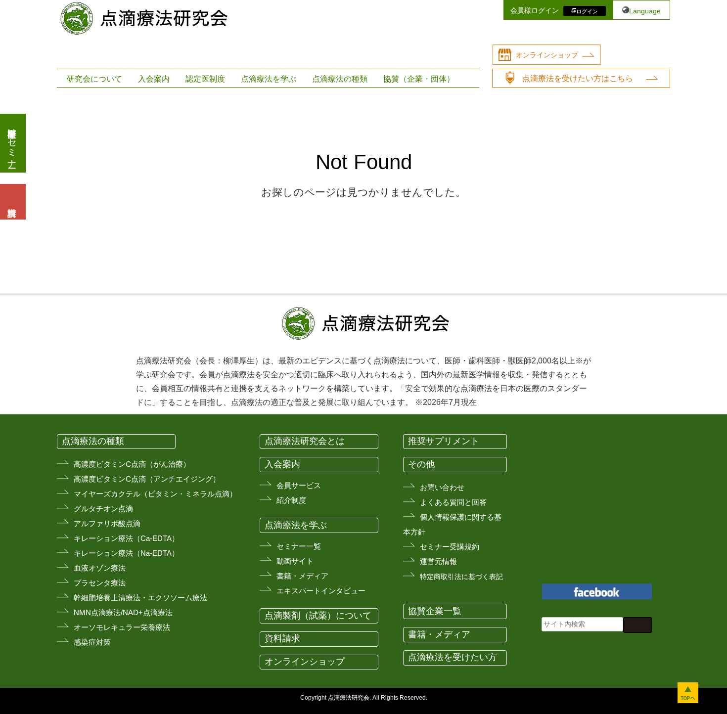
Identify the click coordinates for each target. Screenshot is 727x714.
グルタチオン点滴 (103, 508)
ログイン (587, 11)
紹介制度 (291, 500)
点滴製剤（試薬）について (318, 616)
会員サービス (298, 485)
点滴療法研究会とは (305, 441)
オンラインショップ (547, 55)
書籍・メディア (302, 576)
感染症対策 (92, 642)
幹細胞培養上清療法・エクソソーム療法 (140, 597)
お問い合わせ (442, 487)
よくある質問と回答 (453, 502)
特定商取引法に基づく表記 (461, 576)
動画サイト (295, 561)
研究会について (94, 79)
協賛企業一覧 (434, 611)
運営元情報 (438, 561)
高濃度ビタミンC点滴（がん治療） (132, 464)
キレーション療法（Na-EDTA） (126, 553)
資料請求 (282, 638)
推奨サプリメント (443, 441)
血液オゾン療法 (100, 568)
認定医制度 (205, 79)
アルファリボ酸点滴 (107, 523)
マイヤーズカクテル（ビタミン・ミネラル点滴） (155, 494)
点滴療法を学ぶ (268, 79)
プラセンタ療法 (100, 583)
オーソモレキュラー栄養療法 (122, 627)
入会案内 (154, 79)
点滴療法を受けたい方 (452, 657)
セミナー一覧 (298, 546)
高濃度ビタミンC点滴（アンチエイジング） (147, 479)
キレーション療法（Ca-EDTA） (126, 538)
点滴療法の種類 (339, 79)
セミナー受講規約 (449, 546)
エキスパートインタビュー (320, 590)
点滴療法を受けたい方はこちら (577, 78)
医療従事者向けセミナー (12, 143)
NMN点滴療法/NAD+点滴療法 (123, 612)
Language (645, 11)
